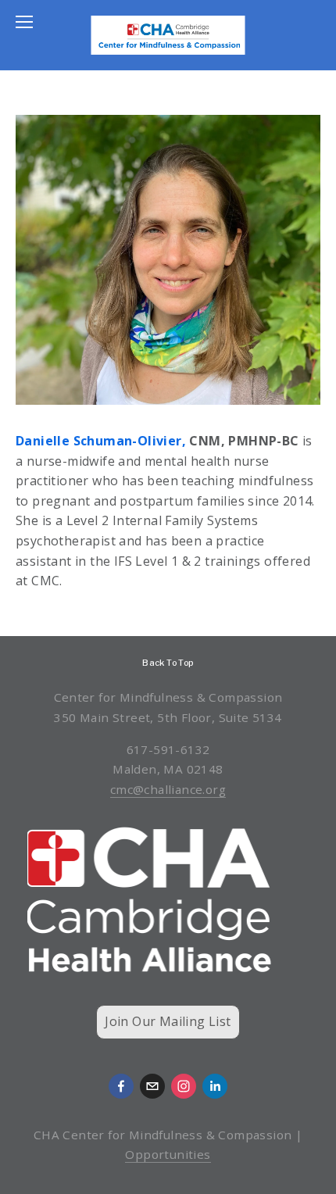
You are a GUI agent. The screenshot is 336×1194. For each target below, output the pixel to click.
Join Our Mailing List (168, 1021)
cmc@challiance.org (168, 789)
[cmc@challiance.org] (152, 1086)
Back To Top (167, 663)
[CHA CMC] (183, 1086)
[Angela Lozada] (121, 1086)
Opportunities (167, 1154)
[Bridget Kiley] (214, 1086)
